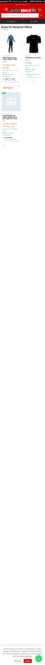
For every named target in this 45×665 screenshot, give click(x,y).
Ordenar (12, 21)
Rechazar (18, 661)
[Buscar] (41, 15)
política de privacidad (25, 656)
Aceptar (28, 661)
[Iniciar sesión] (33, 10)
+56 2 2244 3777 (23, 4)
